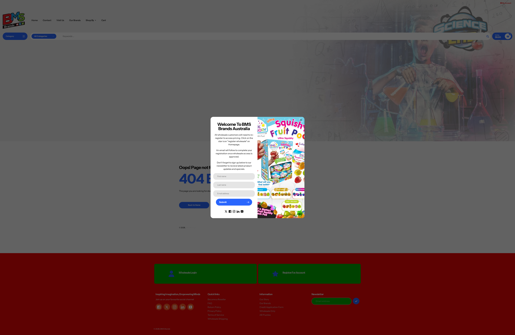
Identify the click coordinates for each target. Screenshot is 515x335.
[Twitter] (226, 211)
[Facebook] (230, 211)
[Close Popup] (301, 120)
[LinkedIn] (238, 211)
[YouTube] (242, 211)
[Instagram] (234, 211)
